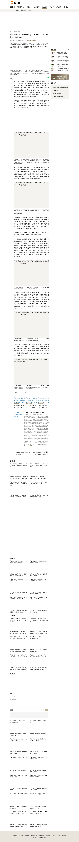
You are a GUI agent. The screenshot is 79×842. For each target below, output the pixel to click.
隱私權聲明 (41, 835)
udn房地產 (15, 31)
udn (10, 31)
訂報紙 (53, 835)
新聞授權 (27, 835)
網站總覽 (64, 835)
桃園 (20, 392)
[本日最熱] (68, 49)
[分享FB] (11, 78)
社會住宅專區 (56, 90)
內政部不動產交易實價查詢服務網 (60, 87)
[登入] (65, 3)
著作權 (37, 835)
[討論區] (11, 85)
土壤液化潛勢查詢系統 (58, 96)
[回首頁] (15, 2)
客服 (22, 835)
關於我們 (58, 835)
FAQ (19, 835)
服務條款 (33, 835)
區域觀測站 (20, 7)
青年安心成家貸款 (57, 93)
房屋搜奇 (29, 7)
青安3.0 (12, 10)
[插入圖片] (43, 710)
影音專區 (59, 7)
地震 (16, 392)
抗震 (25, 392)
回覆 (46, 709)
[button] (68, 3)
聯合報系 (48, 835)
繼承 (18, 10)
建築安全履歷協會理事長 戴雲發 (30, 40)
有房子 (52, 7)
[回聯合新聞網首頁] (11, 2)
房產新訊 (12, 7)
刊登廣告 (15, 835)
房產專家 (44, 7)
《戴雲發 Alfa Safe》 (33, 446)
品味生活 (37, 7)
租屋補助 (24, 10)
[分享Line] (11, 82)
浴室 (30, 10)
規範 (11, 709)
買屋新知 (66, 7)
